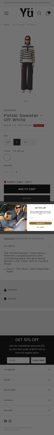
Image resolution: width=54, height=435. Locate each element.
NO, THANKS (40, 227)
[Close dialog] (52, 205)
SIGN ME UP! (40, 223)
